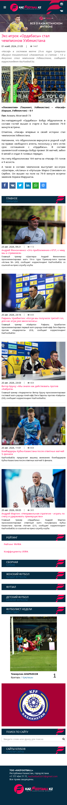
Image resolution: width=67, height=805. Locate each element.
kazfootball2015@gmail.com (42, 776)
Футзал (11, 587)
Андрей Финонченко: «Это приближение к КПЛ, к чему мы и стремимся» (33, 251)
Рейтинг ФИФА (12, 544)
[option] (33, 23)
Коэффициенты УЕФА (16, 551)
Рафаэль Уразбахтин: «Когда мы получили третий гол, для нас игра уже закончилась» (33, 319)
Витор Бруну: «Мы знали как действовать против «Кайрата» (30, 387)
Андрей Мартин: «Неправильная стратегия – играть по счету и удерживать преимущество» (33, 515)
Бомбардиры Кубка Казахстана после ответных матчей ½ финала (33, 452)
